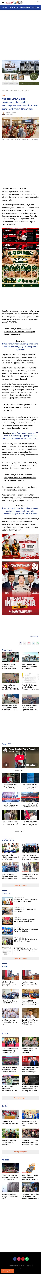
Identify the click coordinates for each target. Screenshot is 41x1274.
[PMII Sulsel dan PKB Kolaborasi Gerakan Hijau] (30, 1114)
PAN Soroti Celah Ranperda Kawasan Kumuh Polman (9, 984)
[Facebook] (15, 1259)
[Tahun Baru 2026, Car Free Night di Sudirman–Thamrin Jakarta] (10, 1168)
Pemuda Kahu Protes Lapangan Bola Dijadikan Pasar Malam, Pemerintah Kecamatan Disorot (30, 708)
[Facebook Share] (20, 643)
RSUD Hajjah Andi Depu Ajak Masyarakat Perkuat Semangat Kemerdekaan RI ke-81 (30, 1070)
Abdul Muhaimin (11, 113)
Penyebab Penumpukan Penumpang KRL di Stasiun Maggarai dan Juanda (30, 1196)
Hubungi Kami (7, 1271)
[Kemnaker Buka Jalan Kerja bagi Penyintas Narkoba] (7, 931)
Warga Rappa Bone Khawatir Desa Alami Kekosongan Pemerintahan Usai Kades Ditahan (29, 666)
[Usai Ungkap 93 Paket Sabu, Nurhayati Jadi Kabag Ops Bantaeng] (30, 1133)
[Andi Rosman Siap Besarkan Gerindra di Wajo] (10, 1013)
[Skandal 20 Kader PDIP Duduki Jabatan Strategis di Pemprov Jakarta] (30, 1168)
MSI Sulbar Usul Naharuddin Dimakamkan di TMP (9, 1089)
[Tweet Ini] (24, 643)
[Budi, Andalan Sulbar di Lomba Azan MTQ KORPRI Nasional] (10, 1042)
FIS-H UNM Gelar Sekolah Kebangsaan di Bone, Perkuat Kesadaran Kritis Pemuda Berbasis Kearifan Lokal (10, 857)
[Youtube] (23, 1259)
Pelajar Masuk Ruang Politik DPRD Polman (9, 1002)
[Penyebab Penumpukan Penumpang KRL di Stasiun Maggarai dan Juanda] (30, 1187)
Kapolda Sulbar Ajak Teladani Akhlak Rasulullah (29, 1051)
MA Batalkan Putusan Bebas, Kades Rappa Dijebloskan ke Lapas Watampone (9, 708)
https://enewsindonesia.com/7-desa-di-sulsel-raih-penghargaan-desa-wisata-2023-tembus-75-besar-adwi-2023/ (20, 436)
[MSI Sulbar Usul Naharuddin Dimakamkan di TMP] (10, 1080)
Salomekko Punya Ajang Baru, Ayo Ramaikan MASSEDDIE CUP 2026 (10, 687)
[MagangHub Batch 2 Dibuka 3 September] (7, 911)
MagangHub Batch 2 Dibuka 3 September (25, 910)
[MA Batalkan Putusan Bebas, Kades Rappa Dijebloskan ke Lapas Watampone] (10, 699)
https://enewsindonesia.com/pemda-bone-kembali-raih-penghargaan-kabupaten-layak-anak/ (20, 347)
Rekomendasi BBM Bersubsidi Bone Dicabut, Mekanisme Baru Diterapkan (9, 666)
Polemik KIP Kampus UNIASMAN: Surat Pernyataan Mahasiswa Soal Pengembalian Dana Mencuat (30, 687)
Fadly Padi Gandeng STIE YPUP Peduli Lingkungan (9, 1142)
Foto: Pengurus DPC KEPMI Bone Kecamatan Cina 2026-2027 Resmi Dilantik (30, 857)
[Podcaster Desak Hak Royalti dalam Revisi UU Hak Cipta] (7, 921)
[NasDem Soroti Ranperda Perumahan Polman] (30, 975)
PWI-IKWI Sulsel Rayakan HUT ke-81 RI (10, 1122)
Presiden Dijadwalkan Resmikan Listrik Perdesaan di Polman (26, 950)
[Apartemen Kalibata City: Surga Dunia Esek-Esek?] (10, 1187)
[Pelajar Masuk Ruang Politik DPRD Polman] (10, 994)
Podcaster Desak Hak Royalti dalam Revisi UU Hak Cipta (24, 920)
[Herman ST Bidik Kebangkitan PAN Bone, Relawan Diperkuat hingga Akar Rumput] (30, 994)
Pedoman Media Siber (17, 1265)
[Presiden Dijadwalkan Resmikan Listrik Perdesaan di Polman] (7, 950)
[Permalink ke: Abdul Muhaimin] (3, 113)
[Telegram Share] (33, 643)
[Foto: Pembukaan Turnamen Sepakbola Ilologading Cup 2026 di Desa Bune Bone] (10, 867)
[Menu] (3, 2)
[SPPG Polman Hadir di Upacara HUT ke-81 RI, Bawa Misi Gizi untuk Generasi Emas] (10, 1061)
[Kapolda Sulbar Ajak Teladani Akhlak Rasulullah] (30, 1042)
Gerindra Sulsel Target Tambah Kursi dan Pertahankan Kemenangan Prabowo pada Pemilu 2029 (30, 1022)
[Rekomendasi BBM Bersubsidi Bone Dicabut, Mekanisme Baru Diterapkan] (10, 657)
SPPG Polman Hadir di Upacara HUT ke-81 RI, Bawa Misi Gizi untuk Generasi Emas (10, 1070)
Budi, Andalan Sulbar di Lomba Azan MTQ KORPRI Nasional (10, 1051)
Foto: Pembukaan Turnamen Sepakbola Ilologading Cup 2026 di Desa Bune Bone (10, 876)
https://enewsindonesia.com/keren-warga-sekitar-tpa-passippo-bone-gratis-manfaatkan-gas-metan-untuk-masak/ (20, 511)
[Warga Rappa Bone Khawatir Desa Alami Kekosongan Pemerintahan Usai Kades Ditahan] (30, 657)
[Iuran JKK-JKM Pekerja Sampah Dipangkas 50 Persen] (7, 940)
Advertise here (34, 636)
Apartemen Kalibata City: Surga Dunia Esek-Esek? (10, 1196)
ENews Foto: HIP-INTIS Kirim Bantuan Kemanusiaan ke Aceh (30, 876)
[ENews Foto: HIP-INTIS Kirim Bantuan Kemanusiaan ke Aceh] (30, 867)
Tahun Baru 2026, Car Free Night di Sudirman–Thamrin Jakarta (10, 1177)
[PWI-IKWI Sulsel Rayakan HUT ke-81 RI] (10, 1114)
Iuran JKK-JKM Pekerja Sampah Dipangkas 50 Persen (26, 940)
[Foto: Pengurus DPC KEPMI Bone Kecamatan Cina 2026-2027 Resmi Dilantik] (30, 848)
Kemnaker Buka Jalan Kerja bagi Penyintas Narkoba (26, 930)
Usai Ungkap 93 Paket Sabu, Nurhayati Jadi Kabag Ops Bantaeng (30, 1142)
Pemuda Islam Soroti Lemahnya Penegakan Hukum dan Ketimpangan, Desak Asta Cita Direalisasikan (25, 900)
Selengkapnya (19, 885)
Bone (3, 95)
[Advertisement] (20, 30)
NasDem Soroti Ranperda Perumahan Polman (30, 984)
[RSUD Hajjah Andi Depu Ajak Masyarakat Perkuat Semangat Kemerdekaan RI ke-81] (30, 1061)
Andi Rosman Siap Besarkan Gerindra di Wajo (9, 1022)
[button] (23, 770)
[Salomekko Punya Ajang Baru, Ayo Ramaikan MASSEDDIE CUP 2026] (10, 678)
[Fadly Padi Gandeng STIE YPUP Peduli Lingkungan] (10, 1133)
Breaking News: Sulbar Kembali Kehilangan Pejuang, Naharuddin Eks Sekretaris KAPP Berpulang (30, 1089)
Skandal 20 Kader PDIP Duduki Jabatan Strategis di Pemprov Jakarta (30, 1177)
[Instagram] (19, 1259)
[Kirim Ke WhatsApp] (37, 643)
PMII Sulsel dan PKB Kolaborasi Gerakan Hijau (29, 1123)
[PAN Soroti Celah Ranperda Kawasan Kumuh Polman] (10, 975)
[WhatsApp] (27, 1259)
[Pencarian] (38, 2)
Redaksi (30, 1265)
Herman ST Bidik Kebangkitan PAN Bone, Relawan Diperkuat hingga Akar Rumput (30, 1003)
